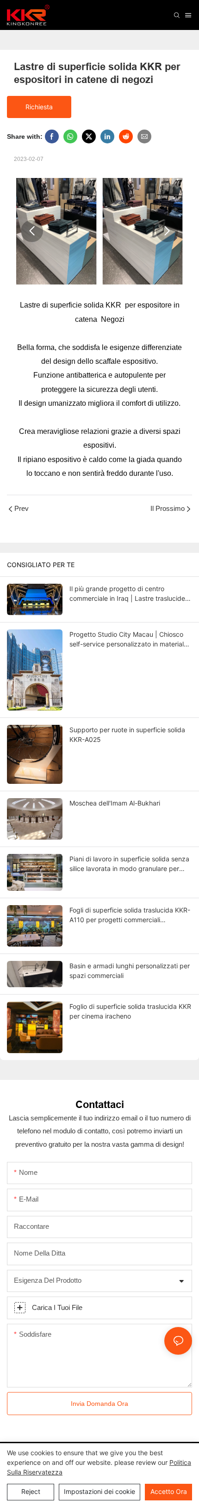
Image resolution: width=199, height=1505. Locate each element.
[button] (32, 231)
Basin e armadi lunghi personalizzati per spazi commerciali (129, 970)
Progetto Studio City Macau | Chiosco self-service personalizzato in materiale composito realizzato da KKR (128, 639)
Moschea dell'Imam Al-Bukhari (114, 803)
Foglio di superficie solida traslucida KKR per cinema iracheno (130, 1011)
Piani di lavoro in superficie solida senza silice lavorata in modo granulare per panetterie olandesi (129, 864)
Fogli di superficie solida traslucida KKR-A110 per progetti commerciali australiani (129, 915)
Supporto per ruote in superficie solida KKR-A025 (127, 734)
